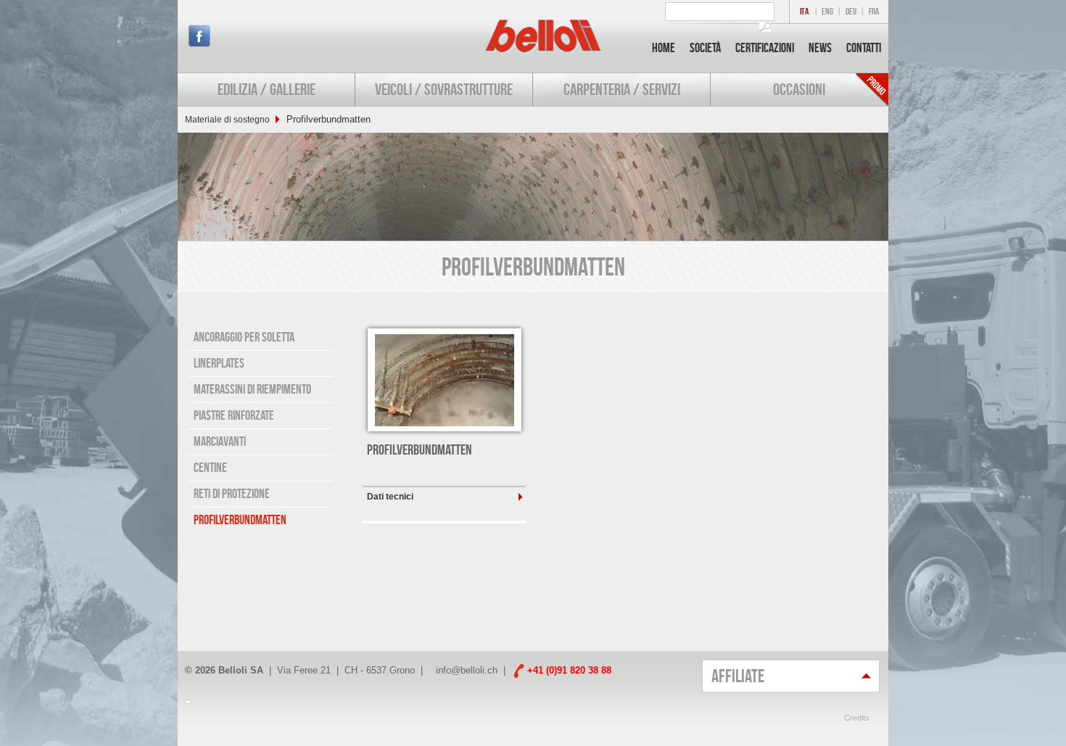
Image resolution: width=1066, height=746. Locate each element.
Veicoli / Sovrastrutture (444, 89)
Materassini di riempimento (252, 389)
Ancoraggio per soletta (244, 337)
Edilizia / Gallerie (266, 89)
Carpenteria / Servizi (621, 89)
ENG (827, 11)
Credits (856, 717)
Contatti (863, 48)
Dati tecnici (390, 497)
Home (663, 48)
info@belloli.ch (466, 670)
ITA (804, 11)
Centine (210, 467)
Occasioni (799, 89)
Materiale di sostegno (227, 120)
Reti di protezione (232, 493)
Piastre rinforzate (234, 415)
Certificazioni (764, 48)
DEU (851, 11)
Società (705, 48)
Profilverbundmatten (240, 520)
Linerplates (219, 363)
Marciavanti (220, 441)
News (820, 48)
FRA (874, 11)
